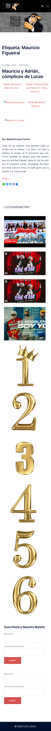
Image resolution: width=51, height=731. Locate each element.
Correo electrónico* (14, 646)
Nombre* (8, 633)
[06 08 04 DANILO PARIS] (25, 595)
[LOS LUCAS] (12, 6)
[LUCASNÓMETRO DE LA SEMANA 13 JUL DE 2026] (25, 231)
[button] (42, 6)
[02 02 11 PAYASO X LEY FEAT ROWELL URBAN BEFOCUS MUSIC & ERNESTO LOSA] (25, 411)
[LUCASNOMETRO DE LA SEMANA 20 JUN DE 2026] (25, 263)
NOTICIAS (23, 65)
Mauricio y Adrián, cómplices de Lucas (22, 73)
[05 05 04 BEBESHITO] (25, 549)
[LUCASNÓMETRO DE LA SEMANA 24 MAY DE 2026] (25, 291)
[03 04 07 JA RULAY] (25, 457)
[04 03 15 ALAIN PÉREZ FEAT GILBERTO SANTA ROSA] (25, 503)
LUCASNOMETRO (16, 207)
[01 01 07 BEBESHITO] (25, 365)
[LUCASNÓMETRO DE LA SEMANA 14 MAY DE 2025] (25, 323)
